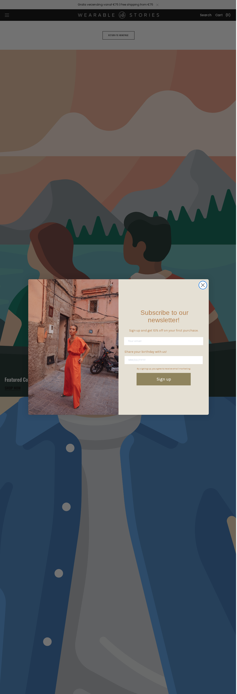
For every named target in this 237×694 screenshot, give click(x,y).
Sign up (162, 379)
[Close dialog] (201, 285)
